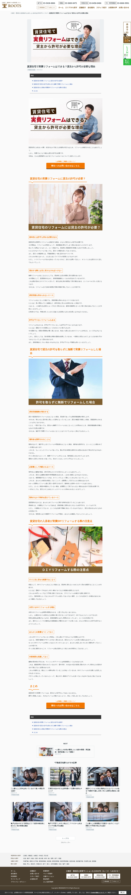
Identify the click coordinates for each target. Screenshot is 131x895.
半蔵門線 (26, 861)
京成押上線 (87, 861)
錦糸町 (33, 864)
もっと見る (65, 838)
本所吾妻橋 (54, 864)
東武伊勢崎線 (64, 861)
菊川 (48, 864)
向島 (32, 858)
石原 (36, 858)
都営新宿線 (42, 861)
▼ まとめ (35, 91)
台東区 (36, 856)
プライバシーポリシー (18, 882)
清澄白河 (39, 864)
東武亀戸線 (79, 861)
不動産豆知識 (31, 70)
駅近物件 (46, 879)
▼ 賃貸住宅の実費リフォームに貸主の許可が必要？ (47, 81)
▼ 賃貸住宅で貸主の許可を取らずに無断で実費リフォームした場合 (52, 84)
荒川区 (46, 856)
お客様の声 (112, 7)
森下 (56, 858)
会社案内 (91, 7)
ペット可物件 (47, 873)
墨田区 (30, 856)
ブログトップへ (65, 842)
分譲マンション (48, 876)
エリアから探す (71, 7)
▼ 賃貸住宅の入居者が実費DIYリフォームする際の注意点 (49, 87)
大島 (24, 858)
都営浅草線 (55, 861)
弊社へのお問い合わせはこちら (65, 166)
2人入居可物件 (48, 882)
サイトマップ (15, 879)
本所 (45, 858)
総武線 (49, 861)
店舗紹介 (82, 7)
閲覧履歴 (42, 7)
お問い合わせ (124, 7)
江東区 (25, 856)
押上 (28, 864)
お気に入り (52, 7)
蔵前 (68, 864)
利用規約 (14, 876)
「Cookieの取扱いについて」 (97, 892)
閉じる (123, 892)
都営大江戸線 (34, 861)
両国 (59, 858)
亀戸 (28, 858)
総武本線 (72, 861)
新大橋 (41, 858)
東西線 (94, 861)
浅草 (52, 858)
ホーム (60, 7)
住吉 (60, 864)
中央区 (41, 856)
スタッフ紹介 (101, 7)
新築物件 (46, 871)
